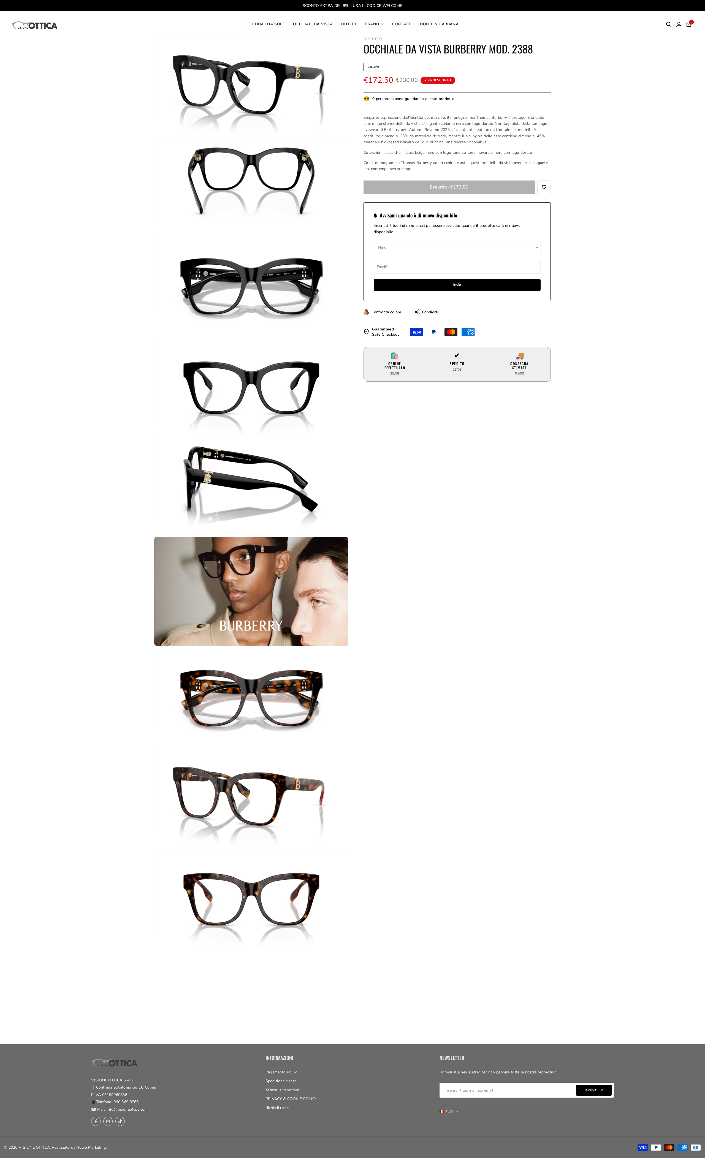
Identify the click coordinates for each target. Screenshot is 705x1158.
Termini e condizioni (282, 1090)
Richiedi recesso (279, 1107)
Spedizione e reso (281, 1081)
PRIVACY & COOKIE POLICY (291, 1099)
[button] (544, 187)
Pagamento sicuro (281, 1072)
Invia (457, 284)
